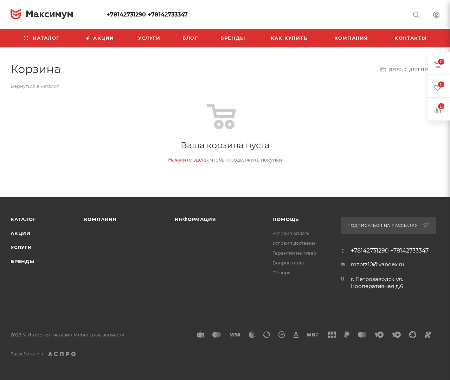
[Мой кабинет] (436, 15)
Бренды (22, 261)
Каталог (23, 219)
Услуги (21, 247)
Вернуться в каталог (35, 86)
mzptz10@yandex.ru (377, 264)
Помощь (285, 219)
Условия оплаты (291, 233)
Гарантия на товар (294, 253)
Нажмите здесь (188, 160)
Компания (100, 219)
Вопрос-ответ (288, 263)
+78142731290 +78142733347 (147, 14)
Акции (21, 233)
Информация (195, 219)
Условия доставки (293, 243)
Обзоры (281, 272)
